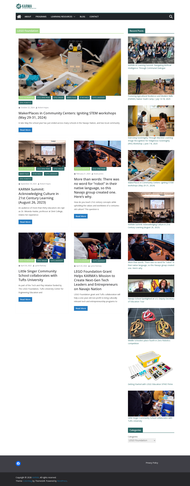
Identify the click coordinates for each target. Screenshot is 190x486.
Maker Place (71, 98)
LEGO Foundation (27, 98)
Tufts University (98, 98)
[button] (73, 17)
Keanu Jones (98, 174)
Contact (94, 16)
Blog (82, 16)
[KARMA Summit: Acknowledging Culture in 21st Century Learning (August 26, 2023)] (42, 154)
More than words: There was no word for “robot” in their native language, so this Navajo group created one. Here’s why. (96, 188)
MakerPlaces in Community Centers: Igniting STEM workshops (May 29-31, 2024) (67, 115)
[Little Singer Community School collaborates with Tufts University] (42, 246)
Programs (41, 16)
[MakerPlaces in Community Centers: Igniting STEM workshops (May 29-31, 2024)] (69, 67)
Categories (133, 436)
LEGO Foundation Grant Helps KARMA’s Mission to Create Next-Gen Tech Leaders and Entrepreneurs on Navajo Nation (96, 280)
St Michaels (84, 98)
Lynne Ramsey (40, 265)
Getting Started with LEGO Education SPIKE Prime (150, 384)
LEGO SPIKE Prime (43, 98)
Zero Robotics (25, 103)
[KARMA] (19, 16)
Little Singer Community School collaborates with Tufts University (37, 275)
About (28, 16)
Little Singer (58, 98)
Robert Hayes (43, 107)
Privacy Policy (152, 462)
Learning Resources (61, 16)
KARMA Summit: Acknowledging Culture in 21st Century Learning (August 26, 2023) (38, 196)
